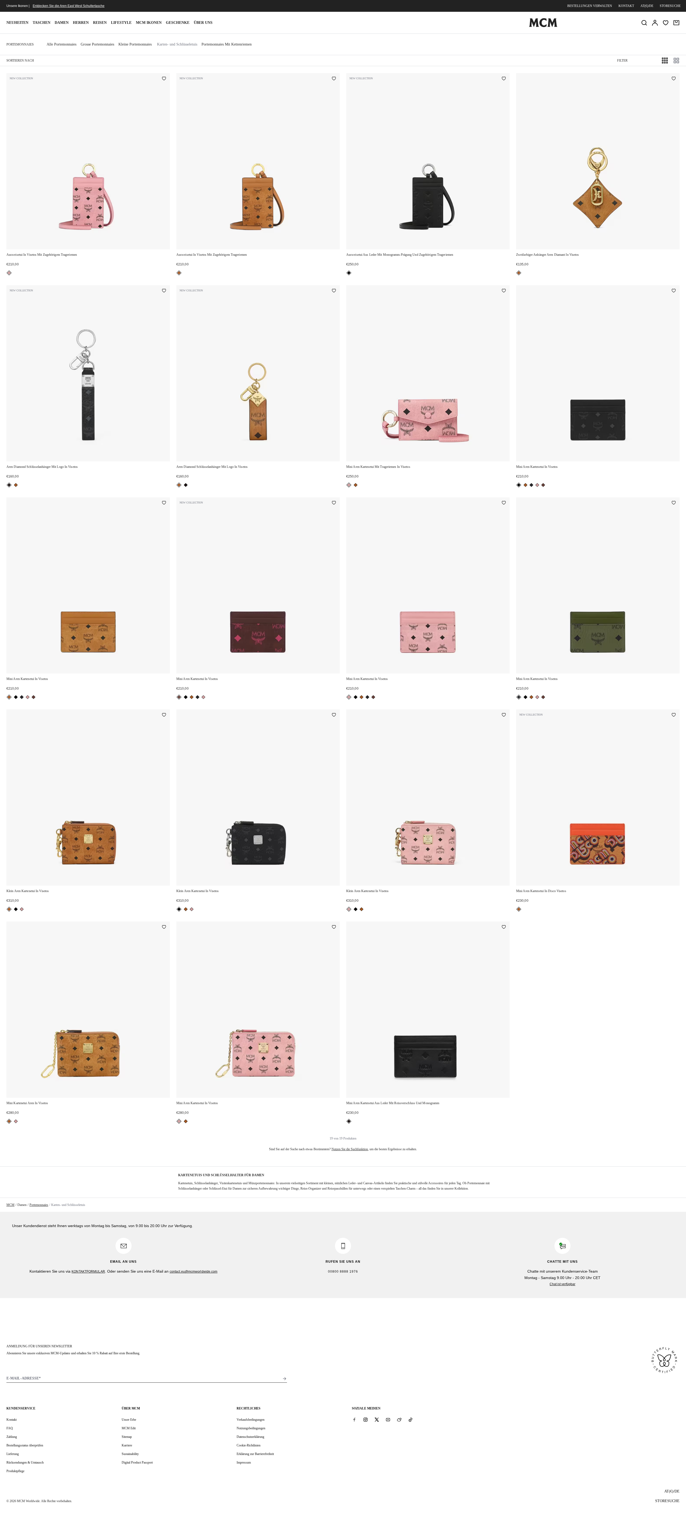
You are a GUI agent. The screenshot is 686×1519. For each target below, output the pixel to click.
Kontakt (626, 6)
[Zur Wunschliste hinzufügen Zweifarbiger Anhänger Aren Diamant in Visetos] (674, 79)
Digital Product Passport (137, 1462)
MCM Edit (129, 1428)
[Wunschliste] (665, 23)
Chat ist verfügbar (562, 1284)
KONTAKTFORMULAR (88, 1271)
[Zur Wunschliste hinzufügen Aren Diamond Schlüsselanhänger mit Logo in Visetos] (164, 291)
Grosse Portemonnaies (97, 44)
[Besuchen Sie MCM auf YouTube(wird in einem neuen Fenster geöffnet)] (388, 1419)
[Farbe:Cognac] (179, 273)
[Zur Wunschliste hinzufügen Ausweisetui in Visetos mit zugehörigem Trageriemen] (164, 79)
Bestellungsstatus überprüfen (24, 1445)
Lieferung (12, 1454)
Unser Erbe (129, 1420)
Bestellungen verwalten (589, 6)
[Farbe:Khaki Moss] (531, 485)
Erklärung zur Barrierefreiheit (255, 1454)
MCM (10, 1205)
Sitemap (127, 1437)
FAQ (9, 1428)
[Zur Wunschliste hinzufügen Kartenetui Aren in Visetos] (164, 927)
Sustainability (130, 1454)
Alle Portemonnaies (61, 44)
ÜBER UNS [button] (203, 23)
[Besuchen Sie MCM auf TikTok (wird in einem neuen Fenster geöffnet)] (410, 1419)
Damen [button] (62, 23)
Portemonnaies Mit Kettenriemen (227, 44)
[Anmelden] (655, 23)
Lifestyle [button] (121, 23)
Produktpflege (15, 1471)
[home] (543, 26)
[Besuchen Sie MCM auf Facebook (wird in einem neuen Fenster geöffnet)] (354, 1419)
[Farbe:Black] (349, 273)
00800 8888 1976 (343, 1271)
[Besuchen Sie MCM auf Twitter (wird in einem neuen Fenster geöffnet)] (376, 1419)
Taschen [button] (41, 23)
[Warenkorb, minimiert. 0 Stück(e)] (676, 23)
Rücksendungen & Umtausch (25, 1462)
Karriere (127, 1445)
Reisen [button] (100, 23)
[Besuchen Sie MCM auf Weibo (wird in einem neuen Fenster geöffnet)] (399, 1419)
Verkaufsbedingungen (250, 1420)
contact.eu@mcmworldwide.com (194, 1271)
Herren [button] (81, 23)
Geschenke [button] (177, 23)
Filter (622, 60)
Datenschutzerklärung (250, 1437)
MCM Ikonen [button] (149, 23)
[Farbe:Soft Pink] (9, 273)
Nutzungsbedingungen (251, 1428)
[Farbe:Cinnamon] (543, 485)
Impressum (244, 1462)
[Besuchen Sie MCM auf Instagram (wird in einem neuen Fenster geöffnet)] (365, 1419)
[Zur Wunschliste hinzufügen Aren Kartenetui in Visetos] (674, 291)
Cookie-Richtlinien (248, 1445)
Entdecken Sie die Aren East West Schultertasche (69, 6)
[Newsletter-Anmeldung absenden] (284, 1378)
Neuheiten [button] (17, 23)
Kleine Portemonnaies (135, 44)
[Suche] (644, 23)
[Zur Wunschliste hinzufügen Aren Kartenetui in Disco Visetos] (674, 715)
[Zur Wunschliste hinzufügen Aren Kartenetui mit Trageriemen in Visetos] (504, 291)
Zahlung (11, 1437)
